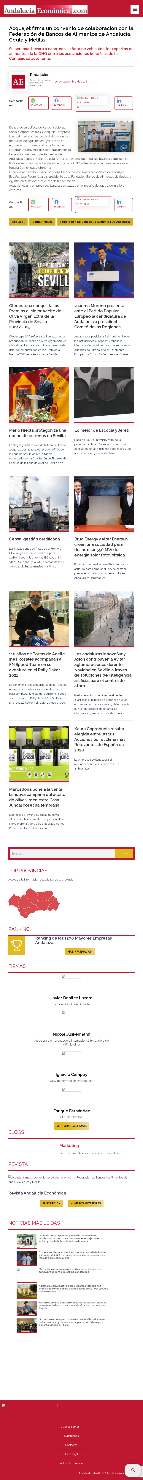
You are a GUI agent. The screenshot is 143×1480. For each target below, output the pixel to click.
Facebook (59, 105)
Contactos (71, 1444)
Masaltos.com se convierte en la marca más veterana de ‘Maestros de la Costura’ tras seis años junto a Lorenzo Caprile (73, 1305)
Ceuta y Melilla (42, 221)
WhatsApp (36, 105)
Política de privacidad (71, 1463)
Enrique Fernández (71, 1110)
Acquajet (18, 221)
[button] (133, 1470)
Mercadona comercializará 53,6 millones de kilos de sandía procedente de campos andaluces (70, 1270)
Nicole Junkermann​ (71, 1034)
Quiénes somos (70, 1426)
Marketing (69, 1145)
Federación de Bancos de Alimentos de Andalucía (95, 221)
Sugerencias (71, 1435)
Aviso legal (71, 1454)
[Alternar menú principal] (135, 9)
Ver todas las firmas (72, 1125)
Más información (80, 951)
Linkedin (121, 105)
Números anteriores (86, 1203)
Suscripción (51, 1203)
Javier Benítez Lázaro (71, 997)
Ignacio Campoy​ (71, 1074)
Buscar (124, 853)
